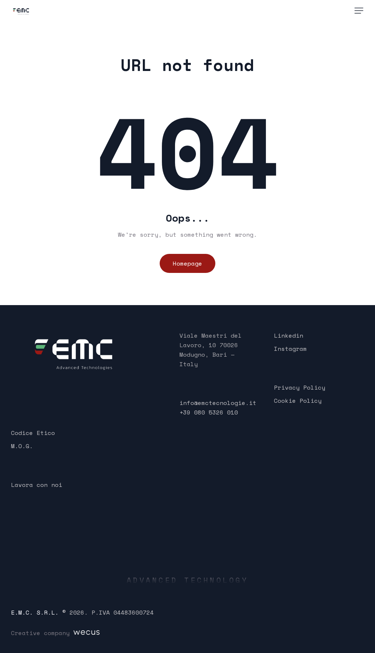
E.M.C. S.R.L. (35, 612)
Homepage (187, 263)
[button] (359, 10)
